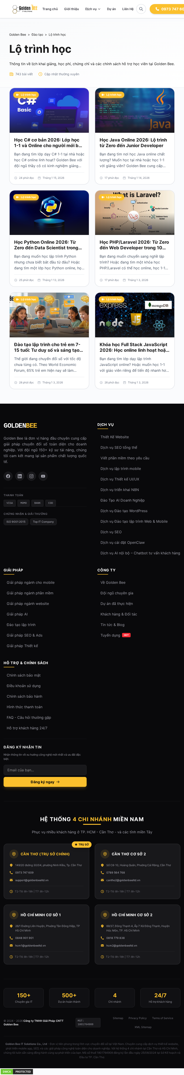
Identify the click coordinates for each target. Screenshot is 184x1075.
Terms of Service (162, 1018)
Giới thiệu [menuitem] (71, 9)
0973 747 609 (24, 872)
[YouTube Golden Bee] (43, 476)
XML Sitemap (143, 1027)
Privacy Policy (138, 1018)
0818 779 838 (115, 938)
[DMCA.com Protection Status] (92, 1071)
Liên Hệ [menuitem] (128, 9)
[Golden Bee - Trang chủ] (24, 9)
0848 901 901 (24, 938)
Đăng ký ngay (42, 782)
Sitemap (118, 1018)
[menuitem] (93, 9)
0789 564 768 (115, 872)
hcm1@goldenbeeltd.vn (30, 945)
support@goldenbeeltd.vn (31, 880)
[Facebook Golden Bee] (8, 476)
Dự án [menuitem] (111, 9)
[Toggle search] (141, 9)
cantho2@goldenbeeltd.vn (123, 880)
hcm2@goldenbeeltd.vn (121, 945)
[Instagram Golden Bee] (31, 476)
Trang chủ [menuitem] (50, 9)
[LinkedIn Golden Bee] (19, 476)
